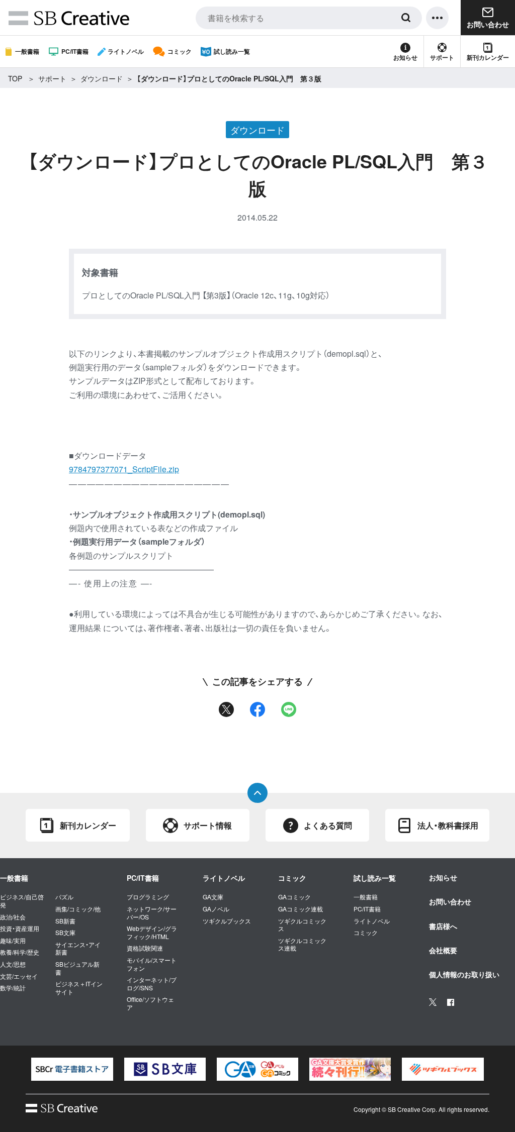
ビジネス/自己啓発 (22, 900)
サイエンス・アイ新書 (78, 948)
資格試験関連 (145, 948)
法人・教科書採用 (447, 825)
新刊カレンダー (488, 57)
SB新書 (65, 921)
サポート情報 (208, 825)
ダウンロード (101, 78)
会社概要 (443, 950)
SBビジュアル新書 (77, 968)
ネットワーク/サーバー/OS (152, 912)
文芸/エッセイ (19, 976)
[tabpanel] (72, 1069)
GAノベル (216, 909)
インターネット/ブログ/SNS (152, 983)
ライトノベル (126, 51)
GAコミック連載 (300, 909)
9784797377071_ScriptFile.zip (124, 469)
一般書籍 (27, 51)
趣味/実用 (13, 941)
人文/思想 (13, 964)
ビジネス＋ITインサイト (79, 987)
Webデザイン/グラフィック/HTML (152, 932)
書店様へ (443, 926)
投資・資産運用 (19, 928)
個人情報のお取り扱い (464, 974)
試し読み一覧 (232, 51)
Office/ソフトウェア (150, 1003)
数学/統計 (13, 988)
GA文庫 (213, 897)
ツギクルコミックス (302, 925)
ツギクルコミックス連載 (302, 944)
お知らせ (405, 57)
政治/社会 (13, 917)
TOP (15, 78)
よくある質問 (328, 825)
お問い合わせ (450, 901)
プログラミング (148, 897)
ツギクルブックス (227, 921)
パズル (64, 897)
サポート (442, 57)
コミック (179, 51)
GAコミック (294, 897)
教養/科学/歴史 (19, 952)
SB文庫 (65, 933)
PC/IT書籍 (75, 51)
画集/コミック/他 (78, 909)
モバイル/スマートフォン (152, 964)
